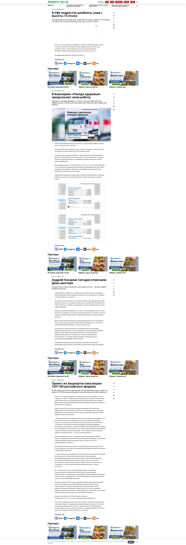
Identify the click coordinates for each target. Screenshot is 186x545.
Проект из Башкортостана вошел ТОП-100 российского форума (120, 6)
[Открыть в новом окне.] (59, 63)
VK (107, 2)
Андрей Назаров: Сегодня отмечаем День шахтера (98, 6)
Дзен (126, 2)
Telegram (119, 2)
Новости (50, 5)
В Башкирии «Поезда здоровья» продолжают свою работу (75, 6)
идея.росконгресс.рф (68, 498)
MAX (133, 2)
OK (112, 2)
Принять (131, 542)
